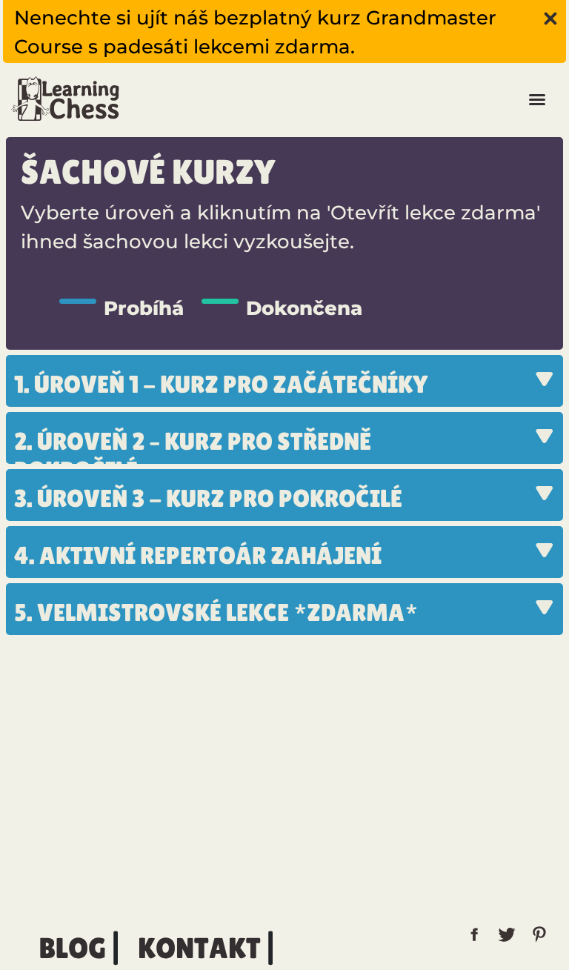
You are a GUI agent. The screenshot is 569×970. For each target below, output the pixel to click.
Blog (72, 948)
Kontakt (199, 948)
